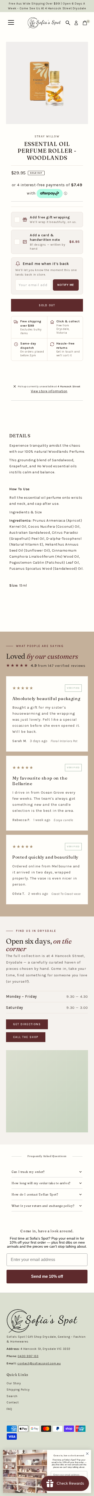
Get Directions (27, 1024)
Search (12, 1396)
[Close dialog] (87, 1453)
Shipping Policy (18, 1389)
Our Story (14, 1383)
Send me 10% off (47, 1276)
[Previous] (13, 49)
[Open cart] (84, 23)
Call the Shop (25, 1037)
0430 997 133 (28, 1356)
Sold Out (47, 305)
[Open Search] (68, 23)
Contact (13, 1402)
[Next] (25, 49)
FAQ (9, 1409)
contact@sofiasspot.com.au (39, 1363)
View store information (49, 391)
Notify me (65, 285)
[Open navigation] (11, 23)
